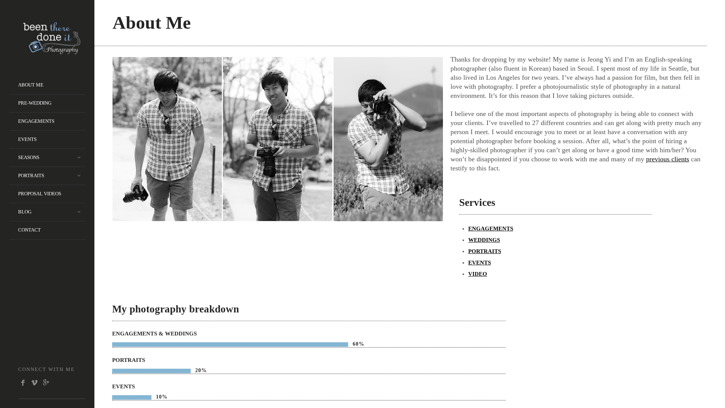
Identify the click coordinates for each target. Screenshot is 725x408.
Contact (29, 230)
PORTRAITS (484, 251)
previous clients (667, 159)
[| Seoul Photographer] (51, 51)
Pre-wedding (34, 103)
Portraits (31, 175)
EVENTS (479, 263)
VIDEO (477, 274)
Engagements (36, 121)
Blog (24, 212)
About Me (30, 85)
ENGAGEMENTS (490, 229)
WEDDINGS (484, 240)
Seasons (28, 157)
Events (27, 139)
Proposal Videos (39, 193)
